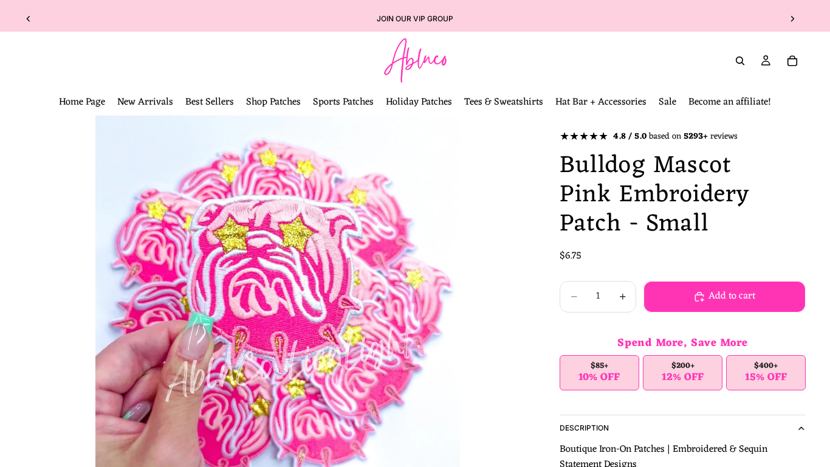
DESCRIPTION (584, 427)
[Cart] (792, 60)
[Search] (740, 60)
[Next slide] (792, 18)
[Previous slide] (28, 18)
